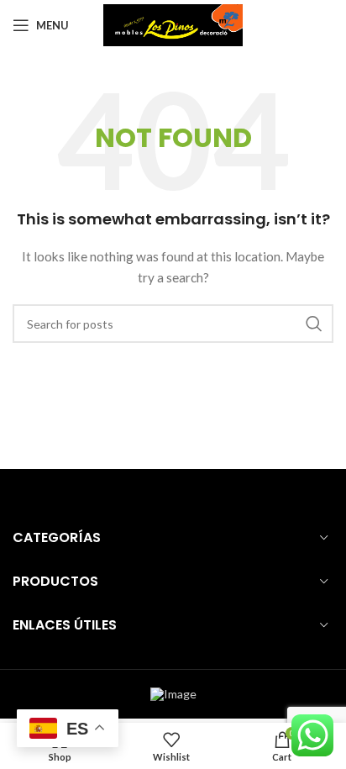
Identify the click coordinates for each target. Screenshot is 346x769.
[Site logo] (173, 24)
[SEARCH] (314, 323)
